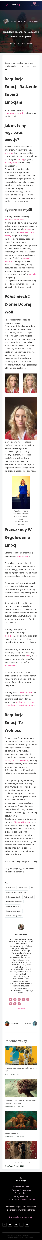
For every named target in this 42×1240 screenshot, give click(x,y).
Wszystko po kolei (21, 1186)
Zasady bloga (21, 1193)
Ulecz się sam (26, 43)
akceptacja (10, 888)
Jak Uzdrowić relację (12, 1133)
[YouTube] (21, 1225)
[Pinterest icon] (10, 1003)
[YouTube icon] (19, 1003)
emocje (32, 274)
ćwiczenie (23, 888)
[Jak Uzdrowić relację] (21, 1120)
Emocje (15, 43)
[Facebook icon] (10, 999)
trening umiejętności (14, 916)
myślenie (9, 153)
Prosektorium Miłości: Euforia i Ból (17, 1163)
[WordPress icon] (14, 1003)
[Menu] (7, 5)
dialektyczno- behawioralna (16, 892)
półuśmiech (28, 897)
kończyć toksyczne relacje (16, 760)
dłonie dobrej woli (13, 897)
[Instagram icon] (27, 999)
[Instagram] (16, 1225)
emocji (21, 159)
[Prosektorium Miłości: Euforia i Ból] (21, 1150)
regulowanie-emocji (13, 911)
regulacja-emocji (12, 906)
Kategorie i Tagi (21, 1196)
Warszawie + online (26, 1199)
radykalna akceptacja (14, 902)
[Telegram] (27, 1225)
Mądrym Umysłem (22, 822)
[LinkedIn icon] (14, 999)
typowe (27, 229)
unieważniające (12, 665)
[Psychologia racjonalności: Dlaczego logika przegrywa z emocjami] (21, 1088)
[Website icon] (19, 999)
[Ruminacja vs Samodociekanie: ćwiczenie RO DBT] (21, 1055)
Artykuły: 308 (21, 1009)
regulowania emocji (14, 113)
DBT (33, 888)
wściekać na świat (24, 692)
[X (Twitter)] (10, 1225)
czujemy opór (23, 556)
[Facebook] (4, 1225)
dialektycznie (11, 162)
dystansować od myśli (15, 219)
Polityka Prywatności (21, 1190)
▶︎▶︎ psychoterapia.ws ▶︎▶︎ (21, 1217)
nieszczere (9, 635)
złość (28, 655)
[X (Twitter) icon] (23, 999)
